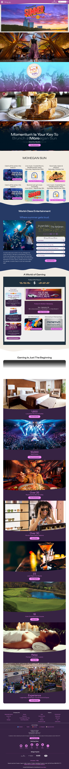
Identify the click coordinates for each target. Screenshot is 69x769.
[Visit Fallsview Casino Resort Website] (38, 755)
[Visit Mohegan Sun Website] (23, 755)
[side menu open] (2, 2)
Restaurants (57, 716)
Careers (24, 714)
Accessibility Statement (40, 764)
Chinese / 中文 (34, 760)
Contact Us (8, 716)
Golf (57, 719)
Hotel (42, 714)
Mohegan (8, 719)
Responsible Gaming (9, 714)
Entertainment (57, 714)
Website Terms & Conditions (29, 764)
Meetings (42, 719)
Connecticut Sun (41, 716)
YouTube (35, 726)
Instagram (43, 726)
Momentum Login (41, 721)
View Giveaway (43, 312)
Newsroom (24, 716)
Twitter (28, 726)
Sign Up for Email (50, 726)
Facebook (21, 726)
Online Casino (57, 721)
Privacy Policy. (43, 767)
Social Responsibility (24, 719)
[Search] (67, 1)
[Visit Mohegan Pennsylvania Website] (30, 755)
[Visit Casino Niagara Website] (45, 755)
